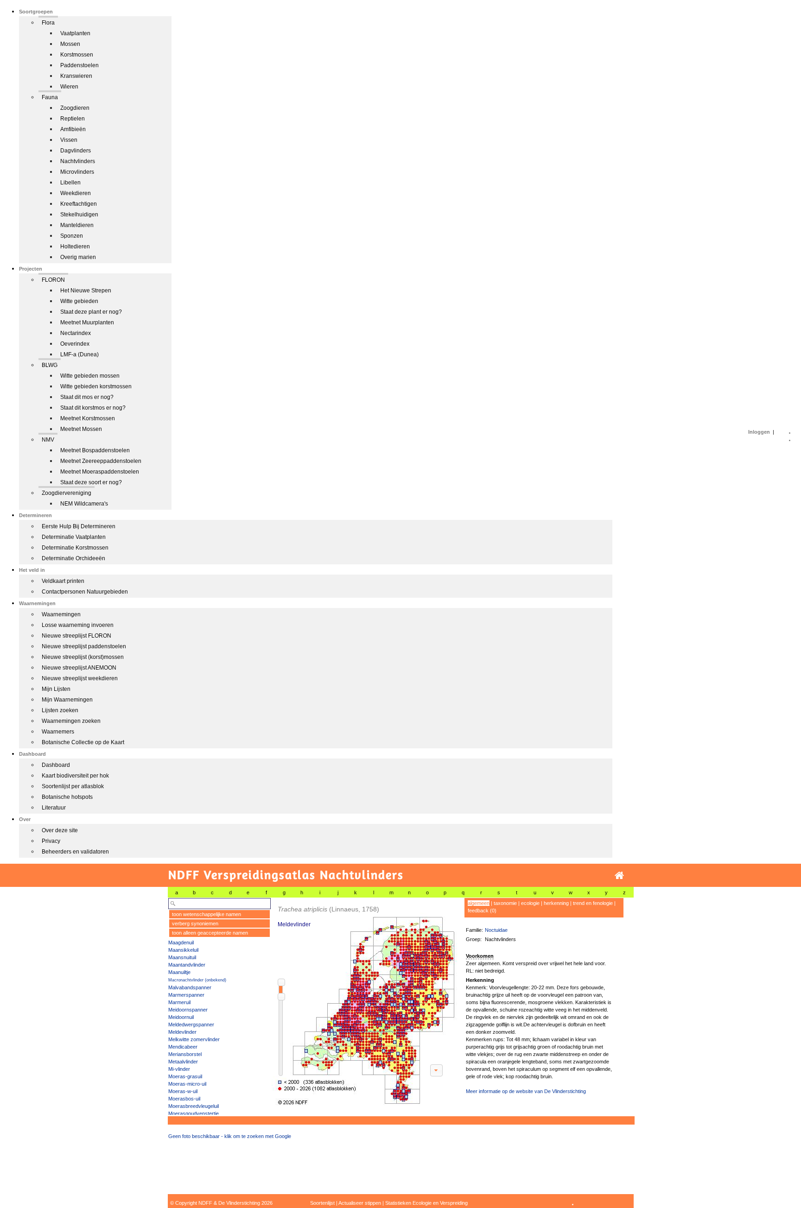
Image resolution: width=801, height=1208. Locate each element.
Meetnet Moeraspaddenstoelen (99, 471)
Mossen (70, 44)
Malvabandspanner (189, 987)
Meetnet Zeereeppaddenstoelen (100, 461)
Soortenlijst (322, 1203)
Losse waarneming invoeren (78, 625)
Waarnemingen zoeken (71, 721)
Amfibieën (73, 129)
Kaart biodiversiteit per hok (75, 775)
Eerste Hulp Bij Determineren (78, 526)
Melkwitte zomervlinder (194, 1039)
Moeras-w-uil (182, 1091)
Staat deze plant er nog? (91, 312)
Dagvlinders (75, 150)
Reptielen (72, 118)
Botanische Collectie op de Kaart (83, 742)
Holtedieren (75, 246)
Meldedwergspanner (191, 1024)
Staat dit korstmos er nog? (93, 408)
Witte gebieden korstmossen (96, 386)
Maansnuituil (182, 957)
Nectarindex (75, 333)
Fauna (50, 97)
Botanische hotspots (67, 797)
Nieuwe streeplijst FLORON (76, 635)
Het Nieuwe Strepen (85, 290)
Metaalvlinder (183, 1061)
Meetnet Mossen (81, 429)
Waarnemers (58, 731)
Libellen (70, 182)
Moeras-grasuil (185, 1076)
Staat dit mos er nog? (87, 397)
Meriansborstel (185, 1054)
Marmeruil (179, 1002)
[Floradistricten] (365, 1001)
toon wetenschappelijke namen (206, 914)
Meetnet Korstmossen (87, 418)
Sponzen (71, 236)
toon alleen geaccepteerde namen (210, 933)
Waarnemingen (61, 614)
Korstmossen (76, 54)
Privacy (51, 841)
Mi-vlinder (179, 1069)
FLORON (53, 280)
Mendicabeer (182, 1047)
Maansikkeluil (183, 950)
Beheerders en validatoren (75, 851)
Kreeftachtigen (78, 204)
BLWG (49, 365)
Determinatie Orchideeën (73, 558)
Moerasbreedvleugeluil (193, 1106)
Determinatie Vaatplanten (74, 537)
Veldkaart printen (63, 581)
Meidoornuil (181, 1017)
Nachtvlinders (77, 161)
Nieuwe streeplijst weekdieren (80, 678)
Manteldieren (77, 225)
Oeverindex (74, 344)
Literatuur (54, 807)
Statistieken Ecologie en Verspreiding (426, 1203)
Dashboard (56, 765)
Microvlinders (77, 172)
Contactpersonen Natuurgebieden (85, 591)
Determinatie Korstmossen (75, 547)
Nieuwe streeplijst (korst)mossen (83, 657)
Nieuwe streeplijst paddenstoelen (84, 646)
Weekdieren (75, 193)
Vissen (68, 140)
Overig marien (78, 257)
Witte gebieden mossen (90, 376)
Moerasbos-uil (184, 1098)
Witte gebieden (79, 301)
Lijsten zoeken (60, 710)
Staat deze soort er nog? (91, 482)
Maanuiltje (179, 972)
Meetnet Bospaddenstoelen (95, 450)
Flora (48, 22)
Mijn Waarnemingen (67, 699)
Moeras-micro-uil (187, 1084)
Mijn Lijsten (56, 689)
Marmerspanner (186, 995)
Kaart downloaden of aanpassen (436, 1070)
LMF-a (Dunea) (79, 354)
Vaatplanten (75, 33)
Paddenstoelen (79, 65)
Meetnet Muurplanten (87, 322)
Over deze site (60, 830)
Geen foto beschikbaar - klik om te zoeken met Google (229, 1136)
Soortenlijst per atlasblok (73, 786)
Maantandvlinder (186, 965)
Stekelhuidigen (79, 214)
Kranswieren (76, 76)
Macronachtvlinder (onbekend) (197, 980)
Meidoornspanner (188, 1009)
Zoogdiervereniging (66, 493)
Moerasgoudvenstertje (193, 1113)
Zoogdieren (74, 108)
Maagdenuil (181, 942)
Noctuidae (496, 930)
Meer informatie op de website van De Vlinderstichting (526, 1091)
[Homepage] (619, 875)
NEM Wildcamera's (84, 503)
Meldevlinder (182, 1032)
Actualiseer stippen (359, 1203)
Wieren (69, 86)
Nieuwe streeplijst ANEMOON (79, 667)
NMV (48, 439)
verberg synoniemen (195, 923)
